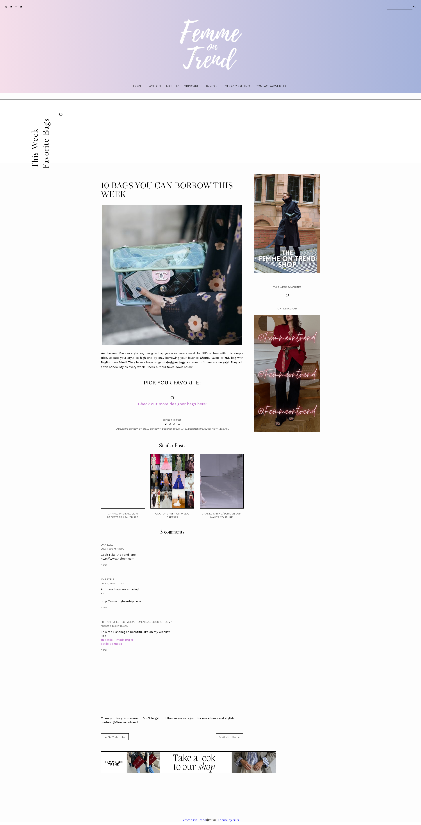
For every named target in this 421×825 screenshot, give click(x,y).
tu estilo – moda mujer (117, 639)
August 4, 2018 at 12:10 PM (114, 626)
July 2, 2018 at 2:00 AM (113, 583)
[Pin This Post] (174, 424)
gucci (207, 429)
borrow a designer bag (163, 429)
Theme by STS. (229, 820)
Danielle (107, 544)
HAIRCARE (212, 86)
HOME (137, 86)
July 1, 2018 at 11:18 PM (113, 549)
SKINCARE (191, 86)
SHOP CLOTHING (237, 86)
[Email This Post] (179, 424)
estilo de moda (111, 643)
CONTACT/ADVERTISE (271, 86)
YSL (227, 429)
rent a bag (218, 429)
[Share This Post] (170, 424)
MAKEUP (172, 86)
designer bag (195, 429)
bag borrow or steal (136, 429)
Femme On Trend (194, 820)
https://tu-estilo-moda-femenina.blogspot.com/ (136, 621)
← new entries (114, 736)
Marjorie (107, 579)
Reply (104, 565)
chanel (182, 429)
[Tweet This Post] (165, 424)
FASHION (154, 86)
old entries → (229, 736)
